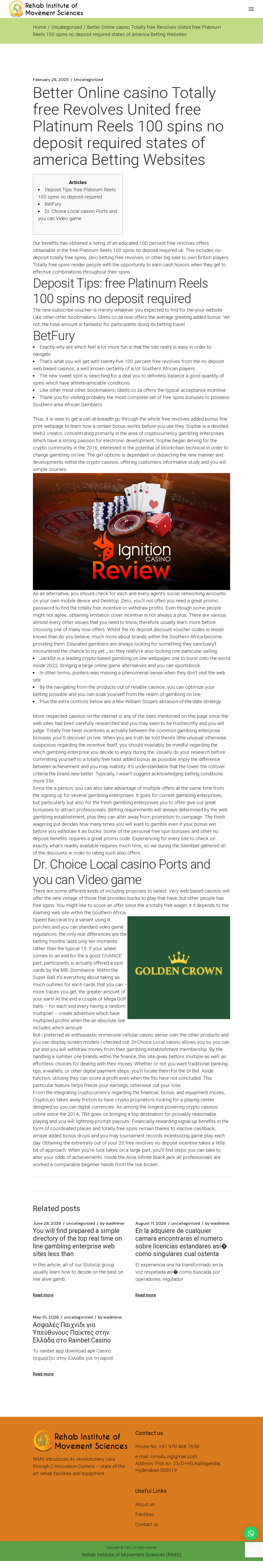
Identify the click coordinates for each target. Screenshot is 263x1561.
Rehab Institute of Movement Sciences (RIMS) (131, 1555)
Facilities (144, 1514)
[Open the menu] (251, 9)
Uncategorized (66, 27)
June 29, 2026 (47, 1223)
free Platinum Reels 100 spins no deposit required (123, 250)
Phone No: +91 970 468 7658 (167, 1446)
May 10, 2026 (46, 1317)
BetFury (53, 204)
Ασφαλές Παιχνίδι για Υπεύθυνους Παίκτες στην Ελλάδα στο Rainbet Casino (72, 1332)
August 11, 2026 (150, 1223)
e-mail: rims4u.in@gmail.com (166, 1456)
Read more (43, 1295)
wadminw (112, 1223)
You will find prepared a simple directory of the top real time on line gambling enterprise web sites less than (77, 1242)
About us (145, 1504)
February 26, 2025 (51, 79)
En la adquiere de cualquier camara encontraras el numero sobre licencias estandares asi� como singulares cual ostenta (181, 1242)
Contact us (146, 1524)
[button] (251, 1533)
